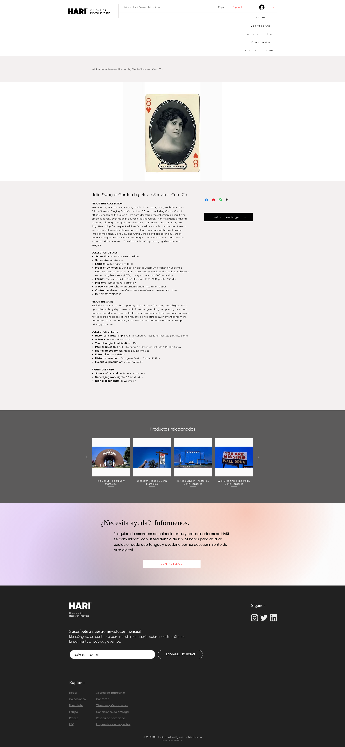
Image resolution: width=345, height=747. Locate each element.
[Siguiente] (258, 457)
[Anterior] (86, 457)
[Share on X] (227, 200)
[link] (253, 7)
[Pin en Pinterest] (213, 200)
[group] (172, 463)
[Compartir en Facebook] (206, 200)
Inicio (95, 69)
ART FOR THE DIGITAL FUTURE (100, 11)
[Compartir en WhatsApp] (220, 200)
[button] (252, 34)
